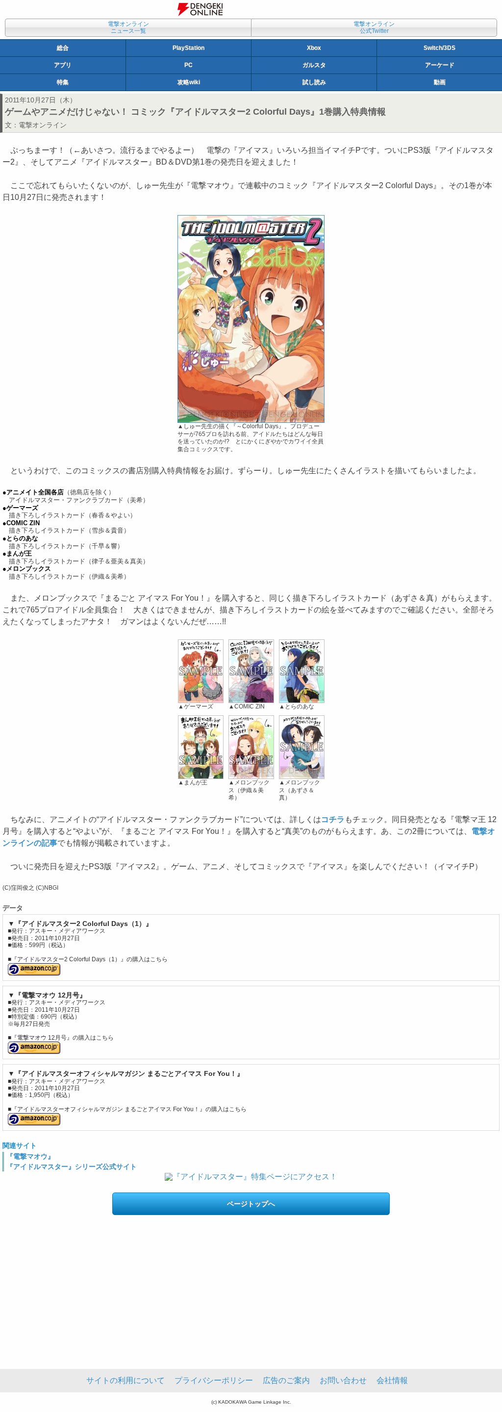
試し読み (314, 82)
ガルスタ (314, 65)
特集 (63, 82)
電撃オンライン (43, 125)
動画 (440, 82)
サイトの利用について (125, 1380)
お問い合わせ (343, 1380)
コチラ (333, 819)
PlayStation (188, 48)
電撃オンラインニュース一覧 (128, 27)
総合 (63, 48)
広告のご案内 (286, 1380)
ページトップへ (251, 1204)
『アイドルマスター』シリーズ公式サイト (71, 1166)
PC (188, 65)
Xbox (314, 48)
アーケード (439, 65)
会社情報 (392, 1380)
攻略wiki (188, 82)
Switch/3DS (439, 48)
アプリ (63, 65)
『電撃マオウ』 (30, 1156)
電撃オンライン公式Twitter (374, 27)
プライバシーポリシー (214, 1380)
